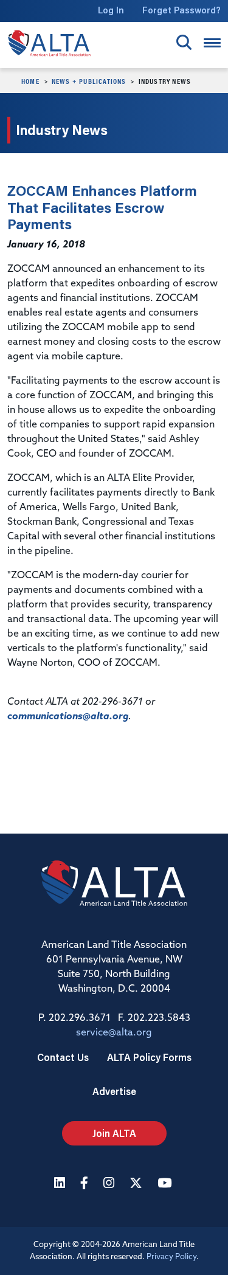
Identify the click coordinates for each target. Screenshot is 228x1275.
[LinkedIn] (61, 1184)
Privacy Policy (171, 1257)
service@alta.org (114, 1033)
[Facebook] (85, 1184)
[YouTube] (165, 1184)
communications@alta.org (67, 717)
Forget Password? (181, 10)
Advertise (114, 1091)
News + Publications (89, 80)
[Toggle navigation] (212, 42)
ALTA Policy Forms (149, 1057)
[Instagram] (110, 1184)
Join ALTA (114, 1133)
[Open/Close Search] (184, 42)
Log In (111, 10)
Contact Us (63, 1057)
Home (30, 80)
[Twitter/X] (137, 1184)
